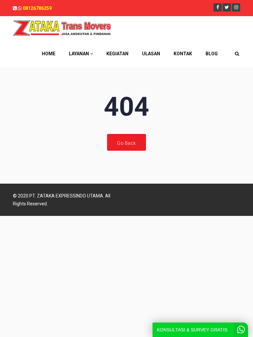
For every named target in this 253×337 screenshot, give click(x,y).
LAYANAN (79, 53)
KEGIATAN (117, 53)
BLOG (212, 53)
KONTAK (183, 53)
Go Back (126, 143)
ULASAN (151, 53)
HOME (48, 53)
